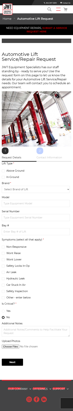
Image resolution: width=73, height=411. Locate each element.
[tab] (19, 154)
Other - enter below (18, 297)
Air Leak (11, 272)
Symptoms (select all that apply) (23, 239)
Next (12, 362)
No (8, 317)
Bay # (5, 225)
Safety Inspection (17, 291)
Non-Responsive (16, 246)
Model (5, 197)
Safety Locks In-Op (18, 265)
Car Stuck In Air (16, 284)
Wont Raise (13, 253)
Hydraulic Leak (15, 278)
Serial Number (11, 211)
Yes (8, 311)
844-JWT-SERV (51, 3)
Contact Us (66, 3)
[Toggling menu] (58, 9)
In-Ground (12, 177)
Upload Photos (11, 341)
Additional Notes (12, 323)
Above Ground (15, 170)
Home (7, 18)
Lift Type (8, 163)
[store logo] (7, 9)
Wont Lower (14, 259)
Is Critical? (9, 303)
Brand (6, 183)
